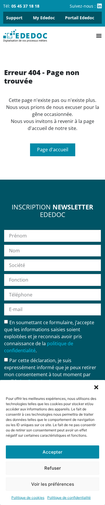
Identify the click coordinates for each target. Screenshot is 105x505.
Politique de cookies (27, 497)
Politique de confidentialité (69, 497)
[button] (96, 387)
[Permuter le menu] (99, 36)
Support (14, 17)
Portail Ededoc (79, 17)
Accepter (52, 452)
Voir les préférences (52, 484)
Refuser (52, 468)
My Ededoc (44, 17)
